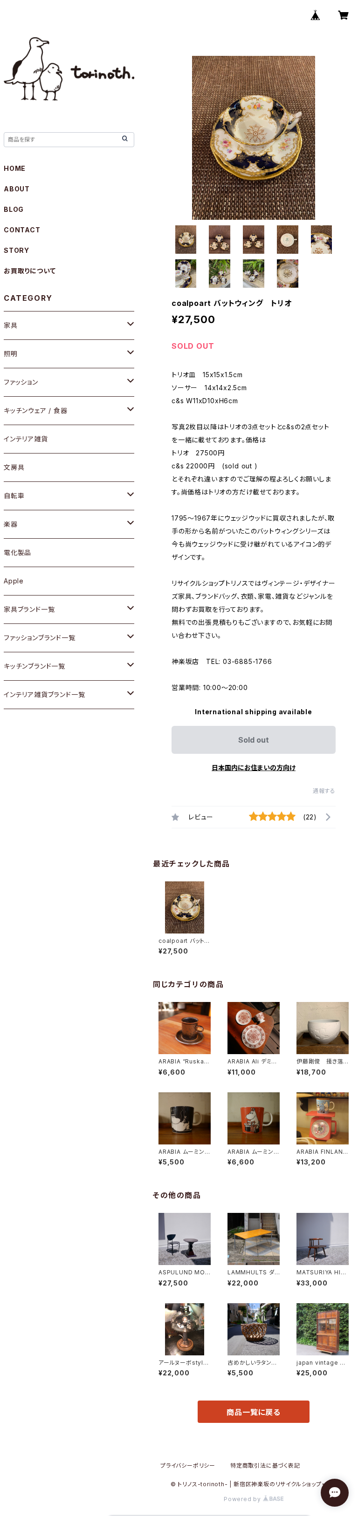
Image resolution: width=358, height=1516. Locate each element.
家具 (11, 325)
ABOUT (17, 189)
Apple (14, 581)
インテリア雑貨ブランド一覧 (44, 694)
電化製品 (17, 552)
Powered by (243, 1499)
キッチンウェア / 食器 (36, 410)
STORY (16, 250)
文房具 (14, 467)
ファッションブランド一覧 (40, 638)
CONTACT (22, 230)
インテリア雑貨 (26, 439)
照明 (11, 354)
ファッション (21, 382)
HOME (15, 168)
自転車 (14, 496)
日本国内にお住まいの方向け (254, 768)
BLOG (14, 209)
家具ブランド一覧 (29, 609)
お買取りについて (29, 271)
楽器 (11, 524)
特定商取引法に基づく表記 (265, 1465)
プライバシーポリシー (187, 1465)
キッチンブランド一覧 (34, 666)
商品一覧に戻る (254, 1412)
